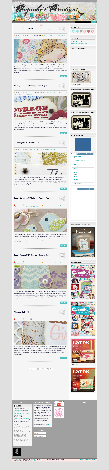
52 (61, 29)
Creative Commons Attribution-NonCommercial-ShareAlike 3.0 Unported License (21, 413)
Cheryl (75, 172)
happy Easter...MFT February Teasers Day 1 (32, 255)
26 (61, 143)
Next (51, 369)
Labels (85, 153)
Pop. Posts (80, 189)
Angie (74, 164)
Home (14, 22)
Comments (74, 189)
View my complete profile (79, 43)
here (49, 424)
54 (61, 85)
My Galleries (36, 22)
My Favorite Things (28, 94)
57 (61, 255)
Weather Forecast (79, 150)
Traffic (91, 189)
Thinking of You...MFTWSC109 (27, 142)
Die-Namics (46, 35)
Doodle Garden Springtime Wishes (54, 35)
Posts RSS (81, 1)
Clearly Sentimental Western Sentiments (51, 92)
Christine (75, 179)
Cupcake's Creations (17, 459)
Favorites (73, 153)
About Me (20, 22)
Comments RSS (92, 1)
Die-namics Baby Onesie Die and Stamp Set (45, 319)
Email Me (61, 22)
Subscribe (67, 22)
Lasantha (44, 459)
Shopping (86, 189)
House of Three (32, 460)
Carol (74, 168)
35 (61, 312)
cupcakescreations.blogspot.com (21, 418)
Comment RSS (92, 459)
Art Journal (45, 205)
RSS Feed (86, 459)
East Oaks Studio (77, 183)
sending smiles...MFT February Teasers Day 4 (32, 28)
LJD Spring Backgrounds (61, 262)
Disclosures (55, 22)
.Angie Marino (77, 156)
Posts (37, 433)
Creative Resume (28, 22)
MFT (62, 35)
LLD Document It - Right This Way (59, 205)
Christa (75, 177)
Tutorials (43, 22)
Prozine (33, 459)
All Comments (39, 436)
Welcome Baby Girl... (23, 312)
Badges (48, 22)
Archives (90, 153)
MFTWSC (47, 149)
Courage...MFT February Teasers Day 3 (30, 85)
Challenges (80, 153)
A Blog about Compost (79, 160)
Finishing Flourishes (41, 149)
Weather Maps (87, 150)
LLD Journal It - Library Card (19, 206)
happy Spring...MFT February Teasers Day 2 (32, 198)
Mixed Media (30, 206)
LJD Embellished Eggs (52, 262)
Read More (63, 76)
